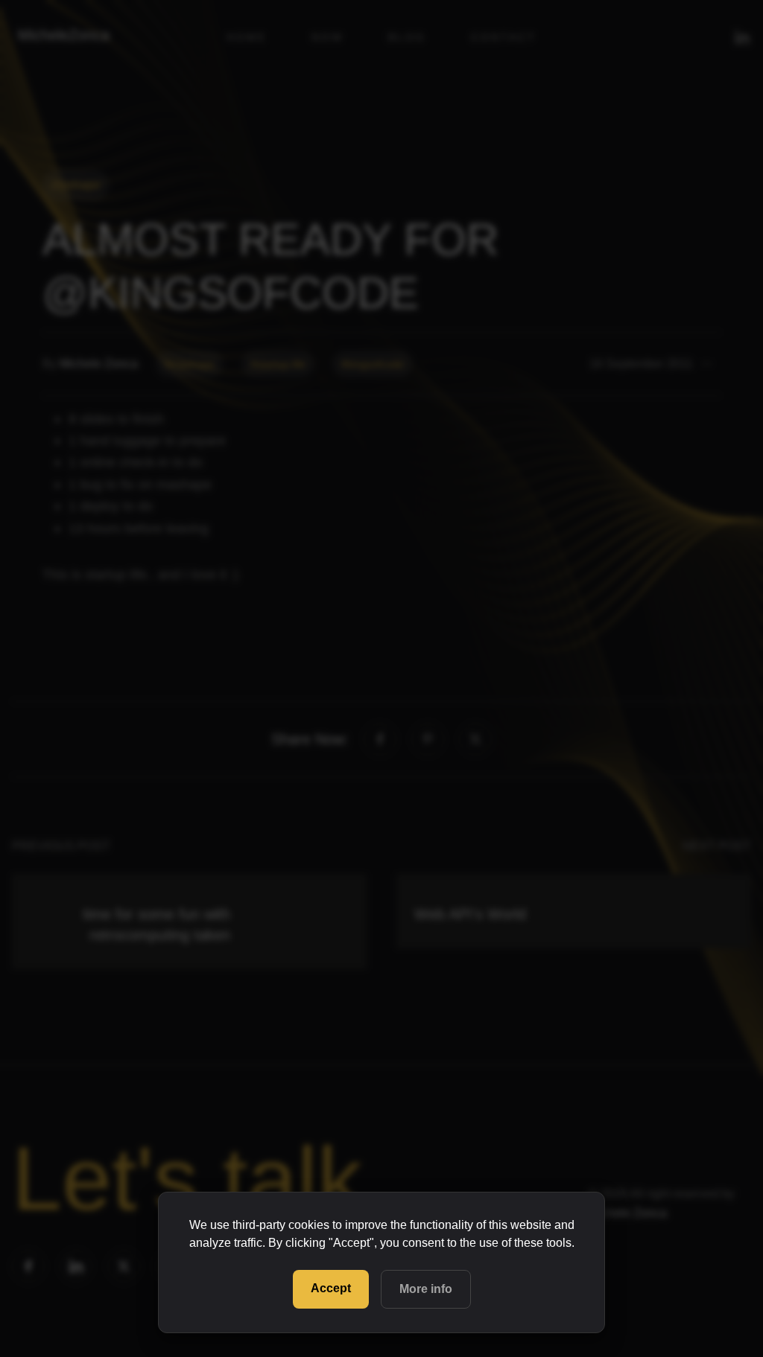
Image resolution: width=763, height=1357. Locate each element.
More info (425, 1289)
